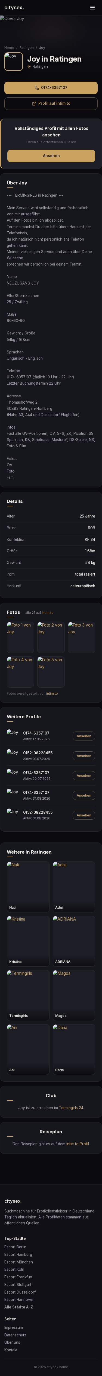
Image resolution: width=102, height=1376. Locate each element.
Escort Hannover (19, 1299)
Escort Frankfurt (18, 1277)
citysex (14, 7)
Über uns (12, 1342)
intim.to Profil (77, 1144)
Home (9, 48)
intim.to (48, 613)
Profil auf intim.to (54, 103)
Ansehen (51, 156)
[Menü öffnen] (92, 7)
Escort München (18, 1262)
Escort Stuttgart (17, 1284)
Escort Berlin (15, 1247)
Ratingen (27, 48)
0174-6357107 (54, 87)
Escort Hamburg (18, 1254)
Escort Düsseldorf (20, 1292)
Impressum (13, 1327)
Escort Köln (14, 1269)
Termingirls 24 (71, 1108)
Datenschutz (15, 1335)
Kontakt (10, 1350)
